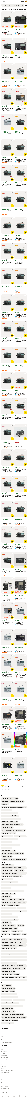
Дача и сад (3, 1066)
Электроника (4, 1055)
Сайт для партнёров (5, 1036)
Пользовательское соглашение (7, 1082)
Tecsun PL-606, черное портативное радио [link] (20, 444)
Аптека (2, 1061)
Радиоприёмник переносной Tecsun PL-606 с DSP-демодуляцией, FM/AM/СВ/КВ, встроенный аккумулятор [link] (20, 393)
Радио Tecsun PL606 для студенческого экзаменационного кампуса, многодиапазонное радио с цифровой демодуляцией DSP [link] (7, 134)
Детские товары (4, 1077)
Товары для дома (5, 1059)
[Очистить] (22, 5)
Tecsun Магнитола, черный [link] (19, 32)
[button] (26, 5)
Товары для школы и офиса (7, 1070)
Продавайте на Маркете (6, 1033)
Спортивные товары (5, 1072)
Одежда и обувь (4, 1057)
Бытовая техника (5, 1051)
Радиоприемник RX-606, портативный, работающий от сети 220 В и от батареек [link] (7, 598)
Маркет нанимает (5, 1086)
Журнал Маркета (5, 1088)
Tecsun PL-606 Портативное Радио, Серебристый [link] (19, 83)
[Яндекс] (11, 1093)
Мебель (2, 1049)
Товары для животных (6, 1074)
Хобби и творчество (5, 1064)
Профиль (25, 1096)
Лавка (8, 1096)
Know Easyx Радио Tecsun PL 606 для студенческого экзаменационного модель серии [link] (7, 32)
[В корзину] (12, 26)
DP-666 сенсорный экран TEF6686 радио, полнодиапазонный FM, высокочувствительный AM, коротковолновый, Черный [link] (7, 777)
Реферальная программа (6, 1042)
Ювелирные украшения (6, 1079)
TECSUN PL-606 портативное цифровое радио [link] (20, 58)
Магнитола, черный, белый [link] (19, 727)
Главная (3, 1096)
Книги (2, 1068)
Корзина (19, 1096)
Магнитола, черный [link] (19, 597)
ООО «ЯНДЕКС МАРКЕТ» (10, 1091)
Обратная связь (4, 1084)
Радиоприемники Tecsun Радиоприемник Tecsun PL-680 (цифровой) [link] (20, 649)
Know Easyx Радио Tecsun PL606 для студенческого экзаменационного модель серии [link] (20, 675)
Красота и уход (4, 1062)
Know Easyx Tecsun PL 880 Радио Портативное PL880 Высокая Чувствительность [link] (7, 623)
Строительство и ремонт (6, 1076)
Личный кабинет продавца (7, 1031)
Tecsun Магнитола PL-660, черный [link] (20, 572)
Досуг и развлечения (5, 1047)
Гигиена (3, 1053)
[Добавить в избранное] (12, 12)
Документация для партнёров (7, 1034)
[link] (10, 798)
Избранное (14, 1096)
